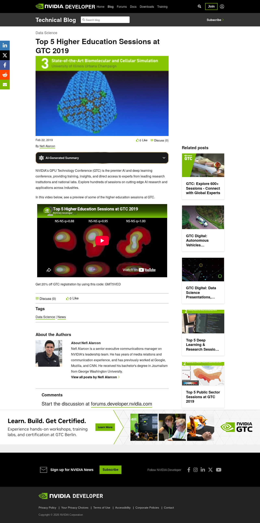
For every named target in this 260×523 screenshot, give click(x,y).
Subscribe (214, 19)
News (61, 316)
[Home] (50, 6)
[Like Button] (137, 140)
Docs (133, 6)
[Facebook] (188, 469)
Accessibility (123, 507)
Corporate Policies (147, 507)
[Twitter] (210, 469)
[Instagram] (195, 469)
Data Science (46, 32)
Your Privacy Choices (74, 507)
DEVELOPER (80, 6)
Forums (122, 6)
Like (144, 140)
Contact (169, 507)
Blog (111, 6)
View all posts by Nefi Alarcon (94, 377)
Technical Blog (56, 19)
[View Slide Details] (130, 427)
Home (100, 6)
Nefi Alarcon (47, 146)
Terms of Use (101, 507)
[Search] (199, 6)
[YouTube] (218, 469)
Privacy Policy (47, 507)
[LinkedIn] (203, 469)
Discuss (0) (161, 140)
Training (162, 6)
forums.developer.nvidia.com (121, 403)
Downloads (147, 6)
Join (211, 6)
